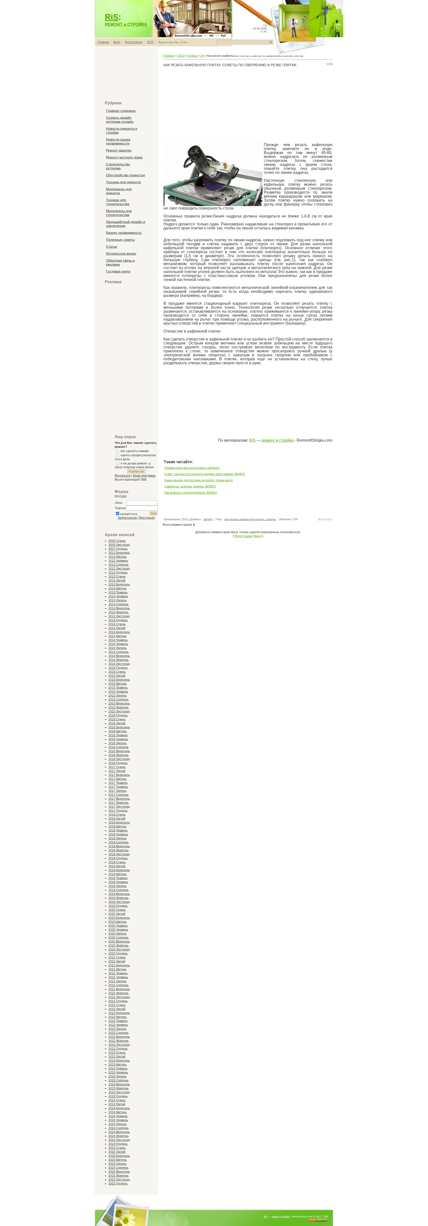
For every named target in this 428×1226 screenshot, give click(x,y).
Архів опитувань (144, 475)
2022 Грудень (118, 1048)
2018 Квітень (117, 826)
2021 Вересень (119, 989)
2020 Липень (117, 933)
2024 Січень (117, 1100)
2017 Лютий (116, 771)
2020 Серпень (118, 937)
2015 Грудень (118, 715)
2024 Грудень (118, 1144)
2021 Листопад (119, 997)
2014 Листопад (119, 664)
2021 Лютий (116, 961)
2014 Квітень (117, 636)
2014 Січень (117, 624)
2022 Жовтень (118, 1040)
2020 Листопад (119, 949)
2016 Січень (117, 719)
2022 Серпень (118, 1033)
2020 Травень (118, 925)
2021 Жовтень (118, 993)
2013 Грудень (118, 620)
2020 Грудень (118, 953)
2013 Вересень (119, 608)
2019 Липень (117, 886)
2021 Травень (118, 973)
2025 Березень (119, 1156)
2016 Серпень (118, 747)
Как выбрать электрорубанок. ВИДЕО (190, 492)
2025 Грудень (118, 1183)
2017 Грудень (118, 810)
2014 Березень (119, 632)
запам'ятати (128, 514)
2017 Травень (118, 783)
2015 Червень (118, 691)
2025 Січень (117, 1148)
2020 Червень (118, 929)
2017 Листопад (119, 806)
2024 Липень (117, 1124)
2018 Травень (118, 830)
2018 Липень (117, 838)
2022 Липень (117, 1029)
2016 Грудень (118, 763)
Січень (192, 56)
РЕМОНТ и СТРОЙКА (126, 24)
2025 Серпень (118, 1167)
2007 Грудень (118, 549)
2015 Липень (117, 695)
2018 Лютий (116, 818)
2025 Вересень (119, 1171)
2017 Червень (118, 787)
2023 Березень (119, 1060)
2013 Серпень (118, 604)
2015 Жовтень (118, 707)
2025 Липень (117, 1163)
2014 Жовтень (118, 660)
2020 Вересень (119, 941)
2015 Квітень (117, 683)
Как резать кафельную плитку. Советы (250, 519)
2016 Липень (117, 743)
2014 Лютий (116, 628)
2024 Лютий (116, 1104)
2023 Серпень (118, 1080)
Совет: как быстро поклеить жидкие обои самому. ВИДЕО (204, 474)
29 (202, 56)
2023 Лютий (116, 1056)
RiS (111, 17)
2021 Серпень (118, 985)
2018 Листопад (119, 854)
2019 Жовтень (118, 898)
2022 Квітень (117, 1017)
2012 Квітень (117, 556)
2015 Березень (119, 679)
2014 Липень (117, 648)
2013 (181, 56)
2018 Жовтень (118, 850)
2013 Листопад (119, 616)
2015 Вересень (119, 703)
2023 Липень (117, 1076)
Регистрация (134, 42)
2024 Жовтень (118, 1136)
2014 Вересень (119, 656)
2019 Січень (117, 862)
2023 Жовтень (118, 1088)
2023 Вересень (119, 1084)
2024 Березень (119, 1108)
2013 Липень (117, 600)
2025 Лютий (116, 1152)
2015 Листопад (119, 711)
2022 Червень (118, 1025)
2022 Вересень (119, 1037)
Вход (116, 42)
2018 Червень (118, 834)
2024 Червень (118, 1120)
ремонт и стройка (278, 440)
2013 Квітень (117, 588)
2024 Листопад (119, 1140)
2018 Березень (119, 822)
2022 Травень (118, 1021)
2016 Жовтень (118, 755)
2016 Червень (118, 739)
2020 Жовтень (118, 945)
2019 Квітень (117, 874)
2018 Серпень (118, 842)
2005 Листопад (119, 545)
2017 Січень (117, 767)
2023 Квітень (117, 1064)
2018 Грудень (118, 858)
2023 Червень (118, 1072)
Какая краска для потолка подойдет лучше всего (198, 480)
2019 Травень (118, 878)
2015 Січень (117, 672)
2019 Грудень (118, 906)
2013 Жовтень (118, 612)
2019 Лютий (116, 866)
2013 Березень (119, 584)
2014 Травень (118, 640)
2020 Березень (119, 918)
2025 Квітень (117, 1160)
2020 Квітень (117, 921)
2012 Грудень (118, 572)
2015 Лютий (116, 675)
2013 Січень (117, 576)
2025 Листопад (119, 1179)
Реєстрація (147, 518)
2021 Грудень (118, 1001)
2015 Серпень (118, 699)
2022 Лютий (116, 1009)
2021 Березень (119, 965)
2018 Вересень (119, 846)
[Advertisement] (126, 76)
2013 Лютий (116, 580)
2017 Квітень (117, 779)
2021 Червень (118, 977)
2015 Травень (118, 687)
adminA (207, 519)
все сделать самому (135, 451)
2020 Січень (117, 910)
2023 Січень (117, 1052)
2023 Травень (118, 1068)
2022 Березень (119, 1013)
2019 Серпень (118, 890)
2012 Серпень (118, 564)
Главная (103, 42)
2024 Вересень (119, 1132)
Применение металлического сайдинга (191, 468)
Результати (123, 475)
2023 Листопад (119, 1092)
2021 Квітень (117, 969)
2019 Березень (119, 870)
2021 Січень (117, 957)
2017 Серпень (118, 795)
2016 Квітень (117, 731)
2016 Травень (118, 735)
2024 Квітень (117, 1112)
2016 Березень (119, 727)
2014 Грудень (118, 668)
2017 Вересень (119, 798)
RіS (252, 440)
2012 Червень (118, 560)
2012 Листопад (119, 568)
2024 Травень (118, 1116)
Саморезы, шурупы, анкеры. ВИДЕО (190, 486)
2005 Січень (117, 541)
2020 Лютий (116, 914)
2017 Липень (117, 791)
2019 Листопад (119, 902)
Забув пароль (127, 518)
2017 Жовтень (118, 802)
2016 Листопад (119, 759)
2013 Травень (118, 592)
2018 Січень (117, 814)
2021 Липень (117, 981)
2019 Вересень (119, 894)
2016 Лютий (116, 723)
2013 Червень (118, 596)
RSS (150, 42)
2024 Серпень (118, 1128)
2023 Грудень (118, 1096)
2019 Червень (118, 882)
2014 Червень (118, 644)
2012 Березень (119, 552)
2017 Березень (119, 775)
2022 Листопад (119, 1044)
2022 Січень (117, 1005)
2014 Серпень (118, 652)
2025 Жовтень (118, 1175)
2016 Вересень (119, 751)
